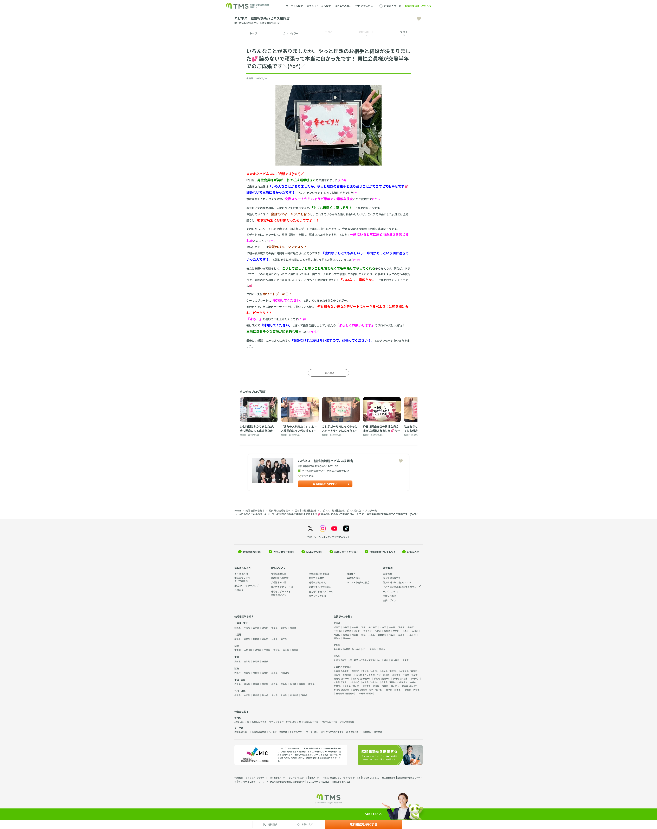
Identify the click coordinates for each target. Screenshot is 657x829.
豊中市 (405, 660)
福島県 (293, 627)
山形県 (284, 627)
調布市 (337, 638)
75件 (311, 476)
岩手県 (256, 627)
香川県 (293, 683)
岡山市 (356, 686)
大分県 (274, 695)
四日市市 (354, 682)
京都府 (256, 672)
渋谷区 (346, 627)
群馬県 (295, 650)
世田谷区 (367, 630)
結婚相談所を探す (252, 551)
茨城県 (276, 650)
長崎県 (256, 695)
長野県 (256, 638)
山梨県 (247, 638)
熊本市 (397, 689)
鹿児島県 (294, 695)
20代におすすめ (241, 721)
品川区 (415, 630)
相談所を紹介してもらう (418, 6)
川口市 (395, 674)
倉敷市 (365, 686)
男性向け (378, 731)
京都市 (337, 686)
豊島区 (355, 634)
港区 (363, 627)
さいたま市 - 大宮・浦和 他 (376, 674)
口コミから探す (314, 551)
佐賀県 (247, 695)
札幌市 (345, 671)
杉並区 (378, 630)
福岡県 (237, 695)
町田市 (392, 634)
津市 (344, 682)
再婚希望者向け (259, 731)
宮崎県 (284, 695)
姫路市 (402, 682)
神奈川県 (248, 650)
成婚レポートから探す (346, 551)
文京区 (372, 634)
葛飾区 (401, 627)
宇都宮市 (365, 678)
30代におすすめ (259, 721)
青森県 (247, 627)
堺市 (386, 660)
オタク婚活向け (353, 731)
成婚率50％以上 (241, 731)
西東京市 (347, 638)
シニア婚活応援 (347, 721)
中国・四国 (240, 679)
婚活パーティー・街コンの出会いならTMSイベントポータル (335, 777)
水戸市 (345, 678)
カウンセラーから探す (319, 6)
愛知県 (237, 661)
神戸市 (393, 682)
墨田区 (411, 627)
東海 (236, 657)
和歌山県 (285, 672)
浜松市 (404, 678)
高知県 (311, 683)
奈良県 (274, 672)
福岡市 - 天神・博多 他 (371, 689)
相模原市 (347, 674)
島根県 (265, 683)
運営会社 (387, 567)
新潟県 (237, 638)
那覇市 (370, 693)
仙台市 (374, 671)
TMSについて (278, 567)
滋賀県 (265, 672)
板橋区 (346, 634)
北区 (363, 634)
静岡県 (256, 661)
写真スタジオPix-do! (341, 781)
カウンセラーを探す (284, 551)
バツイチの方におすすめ (332, 731)
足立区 (348, 630)
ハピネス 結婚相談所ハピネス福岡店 (325, 460)
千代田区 (373, 627)
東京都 (237, 650)
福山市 (394, 686)
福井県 (284, 638)
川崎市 (337, 674)
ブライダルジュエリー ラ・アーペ (253, 781)
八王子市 (412, 634)
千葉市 (414, 674)
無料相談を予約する (325, 484)
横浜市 (414, 671)
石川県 (274, 638)
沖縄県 (304, 695)
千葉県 (267, 650)
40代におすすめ (276, 721)
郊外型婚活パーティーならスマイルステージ (288, 777)
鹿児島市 (350, 693)
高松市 (345, 689)
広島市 (385, 686)
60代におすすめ (311, 721)
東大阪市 (395, 660)
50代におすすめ (293, 721)
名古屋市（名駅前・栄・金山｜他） (350, 649)
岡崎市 (382, 649)
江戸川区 (338, 630)
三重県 (265, 661)
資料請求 (272, 824)
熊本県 (265, 695)
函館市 (355, 671)
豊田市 (373, 649)
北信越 (237, 634)
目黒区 (405, 630)
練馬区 (387, 630)
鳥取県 (256, 683)
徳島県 (284, 683)
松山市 (413, 686)
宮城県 (265, 627)
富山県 (265, 638)
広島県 (237, 683)
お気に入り (413, 551)
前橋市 (385, 678)
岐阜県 (247, 661)
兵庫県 (247, 672)
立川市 (401, 634)
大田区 (337, 634)
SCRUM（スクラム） (371, 777)
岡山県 (247, 683)
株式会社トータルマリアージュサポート (251, 777)
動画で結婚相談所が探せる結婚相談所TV (287, 781)
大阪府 (237, 672)
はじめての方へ (343, 6)
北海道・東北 (241, 623)
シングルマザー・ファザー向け (304, 731)
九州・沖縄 (240, 691)
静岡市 (414, 678)
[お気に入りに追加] (419, 19)
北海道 (237, 627)
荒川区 (357, 630)
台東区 (392, 627)
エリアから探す (294, 6)
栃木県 (286, 650)
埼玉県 (258, 650)
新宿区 (337, 627)
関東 (236, 645)
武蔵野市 (382, 634)
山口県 (274, 683)
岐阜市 (374, 682)
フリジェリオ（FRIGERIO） (318, 781)
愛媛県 (302, 683)
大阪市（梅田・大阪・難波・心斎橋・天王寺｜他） (357, 660)
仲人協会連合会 (388, 777)
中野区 (396, 630)
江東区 (383, 627)
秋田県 (274, 627)
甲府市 (393, 671)
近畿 (236, 668)
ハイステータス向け (278, 731)
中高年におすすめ (329, 721)
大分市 (416, 689)
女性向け (367, 731)
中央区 (355, 627)
